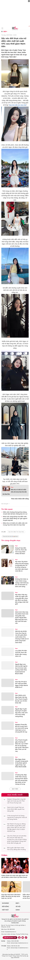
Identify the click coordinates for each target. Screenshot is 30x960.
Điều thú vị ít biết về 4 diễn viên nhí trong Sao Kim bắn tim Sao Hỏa (15, 492)
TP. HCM (3, 946)
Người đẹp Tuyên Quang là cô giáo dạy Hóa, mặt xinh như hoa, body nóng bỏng (21, 712)
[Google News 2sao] (10, 537)
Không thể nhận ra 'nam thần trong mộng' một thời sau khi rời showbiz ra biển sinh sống (22, 582)
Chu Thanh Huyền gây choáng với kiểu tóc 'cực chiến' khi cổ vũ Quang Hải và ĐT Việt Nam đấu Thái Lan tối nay (21, 745)
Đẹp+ (5, 31)
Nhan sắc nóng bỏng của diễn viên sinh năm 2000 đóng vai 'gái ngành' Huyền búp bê (15, 518)
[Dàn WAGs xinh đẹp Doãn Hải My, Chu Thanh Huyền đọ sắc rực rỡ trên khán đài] (7, 696)
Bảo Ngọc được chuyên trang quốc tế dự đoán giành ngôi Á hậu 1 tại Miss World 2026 (21, 763)
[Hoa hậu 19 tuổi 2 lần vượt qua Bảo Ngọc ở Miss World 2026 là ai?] (7, 683)
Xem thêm (15, 789)
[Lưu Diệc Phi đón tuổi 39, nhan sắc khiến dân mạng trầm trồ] (7, 652)
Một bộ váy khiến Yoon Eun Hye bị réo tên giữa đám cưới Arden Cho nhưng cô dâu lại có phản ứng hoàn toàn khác (22, 636)
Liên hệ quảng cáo (10, 937)
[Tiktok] (26, 937)
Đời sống (5, 906)
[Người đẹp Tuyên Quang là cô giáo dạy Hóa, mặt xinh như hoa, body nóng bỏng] (7, 710)
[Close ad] (29, 1)
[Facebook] (19, 937)
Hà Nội (3, 941)
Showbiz (5, 903)
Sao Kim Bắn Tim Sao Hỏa (16, 532)
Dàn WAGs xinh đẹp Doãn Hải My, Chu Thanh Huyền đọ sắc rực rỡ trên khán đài (21, 699)
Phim (12, 487)
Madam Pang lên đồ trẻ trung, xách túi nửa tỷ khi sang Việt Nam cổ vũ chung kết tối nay (21, 728)
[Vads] (29, 26)
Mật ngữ (5, 910)
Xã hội (18, 906)
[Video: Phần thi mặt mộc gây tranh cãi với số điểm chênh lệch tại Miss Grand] (15, 865)
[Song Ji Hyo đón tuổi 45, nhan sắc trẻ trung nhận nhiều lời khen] (7, 549)
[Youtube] (22, 937)
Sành (18, 910)
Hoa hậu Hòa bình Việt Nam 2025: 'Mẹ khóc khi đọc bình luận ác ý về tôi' (10, 896)
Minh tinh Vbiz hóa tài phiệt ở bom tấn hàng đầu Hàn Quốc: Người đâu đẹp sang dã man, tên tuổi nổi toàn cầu (21, 617)
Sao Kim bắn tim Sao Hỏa (17, 105)
